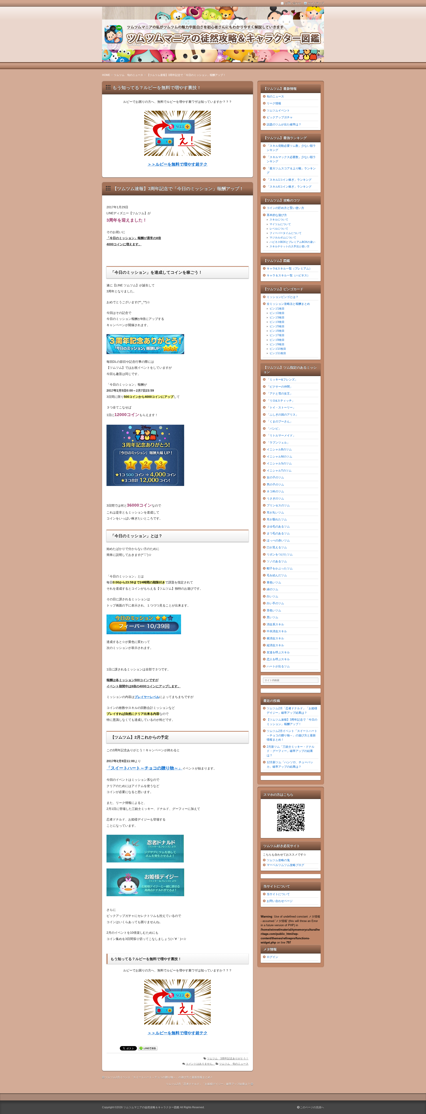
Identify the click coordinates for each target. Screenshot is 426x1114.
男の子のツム (275, 484)
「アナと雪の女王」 (280, 393)
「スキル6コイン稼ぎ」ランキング (289, 186)
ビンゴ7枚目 (277, 335)
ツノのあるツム (277, 561)
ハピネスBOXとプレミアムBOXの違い (292, 242)
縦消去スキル (275, 645)
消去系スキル (275, 624)
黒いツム (272, 617)
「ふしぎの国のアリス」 (282, 414)
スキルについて (279, 219)
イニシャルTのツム (279, 470)
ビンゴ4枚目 (277, 321)
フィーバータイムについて (286, 233)
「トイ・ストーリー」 (281, 407)
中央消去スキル (277, 631)
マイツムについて (280, 224)
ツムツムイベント (278, 110)
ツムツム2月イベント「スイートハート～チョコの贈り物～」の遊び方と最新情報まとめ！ (159, 1077)
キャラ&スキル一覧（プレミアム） (289, 268)
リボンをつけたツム (280, 554)
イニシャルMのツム (279, 456)
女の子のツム (275, 477)
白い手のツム (275, 603)
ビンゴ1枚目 (277, 308)
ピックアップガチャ (280, 117)
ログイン (272, 957)
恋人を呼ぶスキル (278, 659)
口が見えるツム (277, 547)
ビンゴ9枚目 (277, 344)
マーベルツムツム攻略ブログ (285, 865)
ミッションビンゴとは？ (282, 297)
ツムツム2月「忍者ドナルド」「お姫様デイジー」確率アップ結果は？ (208, 1084)
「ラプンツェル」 (278, 442)
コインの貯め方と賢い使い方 (285, 208)
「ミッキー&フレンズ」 (282, 379)
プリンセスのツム (278, 505)
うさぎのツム (275, 498)
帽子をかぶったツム (280, 568)
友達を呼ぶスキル (278, 652)
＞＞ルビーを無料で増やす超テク (177, 164)
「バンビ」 (274, 428)
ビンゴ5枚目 (277, 326)
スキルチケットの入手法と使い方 (290, 246)
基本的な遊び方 (277, 215)
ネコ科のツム (275, 491)
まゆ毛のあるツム (278, 526)
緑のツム (272, 589)
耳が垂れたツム (277, 519)
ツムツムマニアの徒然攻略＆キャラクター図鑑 (151, 1107)
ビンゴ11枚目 (278, 353)
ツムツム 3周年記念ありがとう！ (227, 1058)
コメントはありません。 (200, 1063)
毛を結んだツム (277, 575)
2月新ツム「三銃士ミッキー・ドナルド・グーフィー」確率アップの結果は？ (290, 751)
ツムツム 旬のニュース (233, 1063)
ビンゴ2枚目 (277, 313)
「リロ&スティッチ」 (281, 400)
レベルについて (279, 228)
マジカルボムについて (283, 237)
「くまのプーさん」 (280, 421)
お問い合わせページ (280, 901)
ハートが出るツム (278, 666)
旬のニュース (275, 96)
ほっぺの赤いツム (278, 540)
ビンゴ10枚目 (278, 348)
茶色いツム (274, 610)
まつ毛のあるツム (278, 533)
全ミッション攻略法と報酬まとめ (288, 303)
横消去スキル (275, 638)
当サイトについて (278, 894)
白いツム (272, 596)
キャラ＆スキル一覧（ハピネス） (288, 275)
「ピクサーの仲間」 (280, 386)
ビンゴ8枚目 (277, 339)
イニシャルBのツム (279, 449)
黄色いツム (274, 582)
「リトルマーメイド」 (281, 435)
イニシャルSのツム (279, 463)
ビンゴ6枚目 (277, 330)
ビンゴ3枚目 (277, 317)
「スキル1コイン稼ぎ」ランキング (289, 179)
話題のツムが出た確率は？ (284, 124)
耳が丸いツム (275, 512)
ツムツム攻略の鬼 (278, 860)
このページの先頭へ (311, 1107)
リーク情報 (274, 103)
